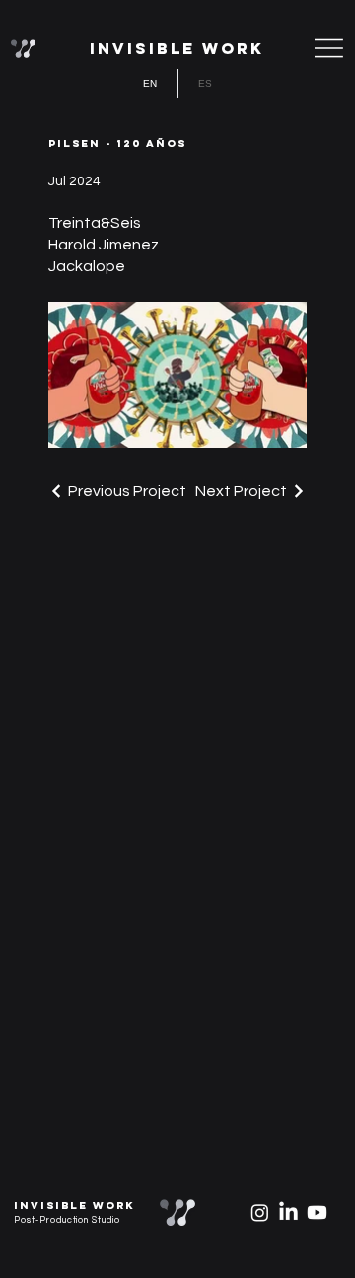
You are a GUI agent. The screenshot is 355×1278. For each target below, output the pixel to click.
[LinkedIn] (288, 1212)
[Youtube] (317, 1212)
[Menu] (329, 48)
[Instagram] (259, 1212)
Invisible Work (177, 48)
